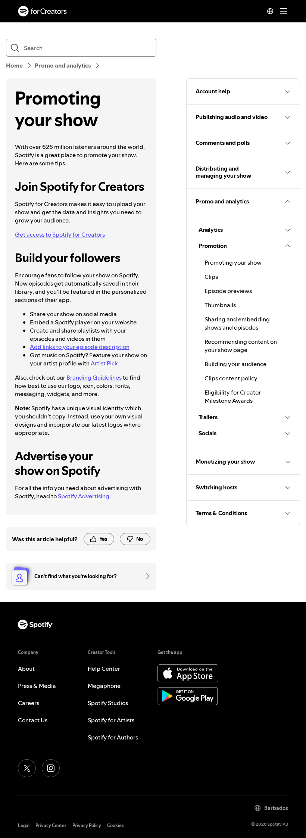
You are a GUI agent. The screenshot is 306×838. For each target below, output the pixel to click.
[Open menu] (283, 11)
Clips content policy (230, 378)
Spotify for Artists (111, 720)
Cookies (115, 825)
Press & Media (37, 686)
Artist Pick (104, 363)
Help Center (104, 668)
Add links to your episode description (79, 347)
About (26, 668)
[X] (27, 768)
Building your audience (235, 364)
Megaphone (104, 686)
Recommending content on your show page (240, 345)
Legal (23, 825)
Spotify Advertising (83, 496)
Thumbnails (220, 305)
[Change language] (270, 11)
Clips (211, 276)
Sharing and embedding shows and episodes (237, 323)
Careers (28, 703)
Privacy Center (50, 825)
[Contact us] (145, 576)
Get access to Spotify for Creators (60, 234)
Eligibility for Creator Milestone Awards (232, 396)
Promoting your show (233, 262)
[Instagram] (51, 768)
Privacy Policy (86, 825)
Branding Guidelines (94, 377)
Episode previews (228, 291)
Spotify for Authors (113, 737)
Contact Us (32, 720)
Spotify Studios (108, 703)
